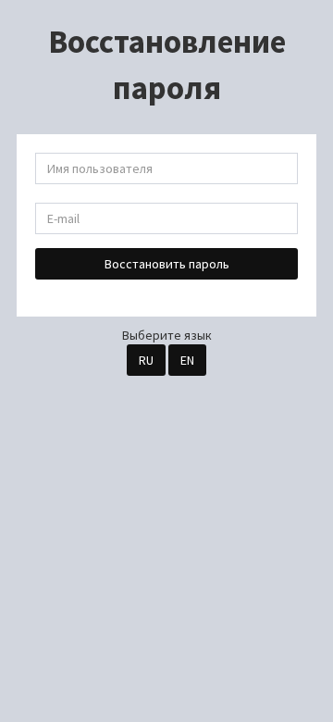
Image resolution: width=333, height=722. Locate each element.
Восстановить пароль (167, 263)
